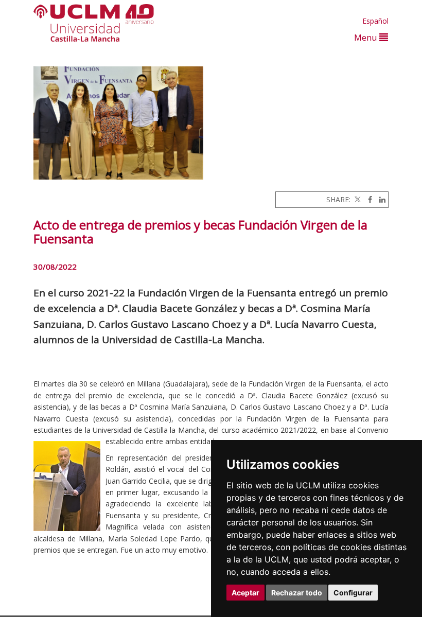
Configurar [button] (353, 592)
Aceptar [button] (245, 592)
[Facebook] (367, 199)
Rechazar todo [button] (296, 592)
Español (375, 21)
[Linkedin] (379, 199)
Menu (366, 37)
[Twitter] (357, 199)
